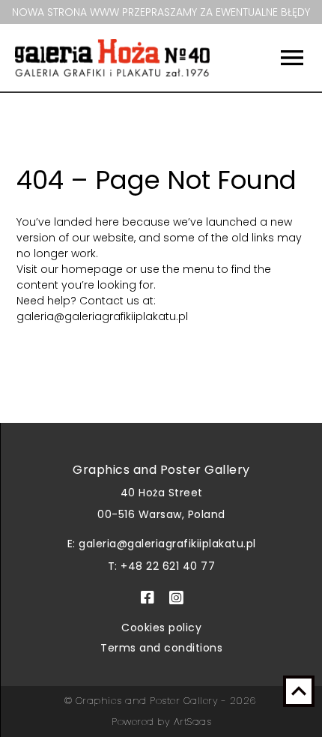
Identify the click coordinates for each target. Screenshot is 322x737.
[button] (278, 58)
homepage (93, 269)
